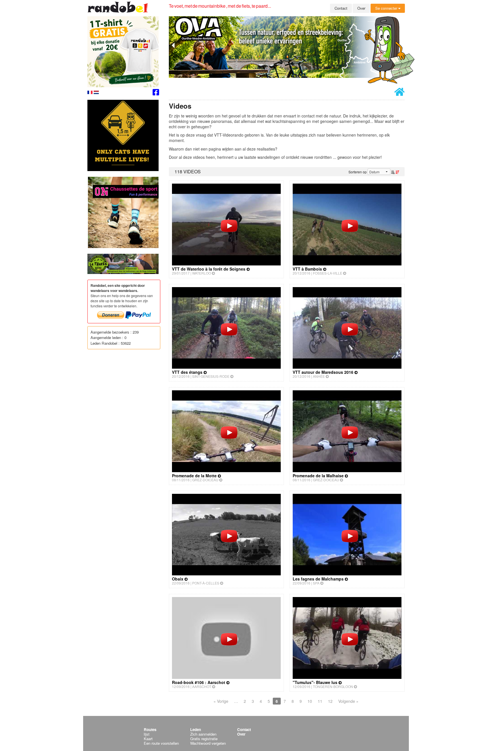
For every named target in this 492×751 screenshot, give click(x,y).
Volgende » (348, 701)
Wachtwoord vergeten (208, 743)
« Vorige (221, 701)
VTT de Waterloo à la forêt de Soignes (209, 269)
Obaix (178, 579)
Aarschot (202, 686)
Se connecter (386, 8)
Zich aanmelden (203, 734)
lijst (146, 734)
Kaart (148, 738)
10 (310, 701)
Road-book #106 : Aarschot (199, 682)
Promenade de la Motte (195, 475)
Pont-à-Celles (206, 582)
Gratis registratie (204, 738)
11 (320, 701)
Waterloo (202, 273)
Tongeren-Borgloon (333, 686)
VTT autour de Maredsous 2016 (323, 372)
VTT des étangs (188, 372)
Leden (195, 729)
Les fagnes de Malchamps (319, 579)
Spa (316, 582)
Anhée (319, 376)
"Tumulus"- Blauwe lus (316, 682)
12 (330, 701)
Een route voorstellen (161, 743)
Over (361, 8)
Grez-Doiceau (205, 479)
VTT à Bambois (308, 269)
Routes (150, 729)
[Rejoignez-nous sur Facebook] (155, 93)
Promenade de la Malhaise (319, 475)
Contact (341, 8)
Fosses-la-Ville (328, 273)
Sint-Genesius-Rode (211, 376)
